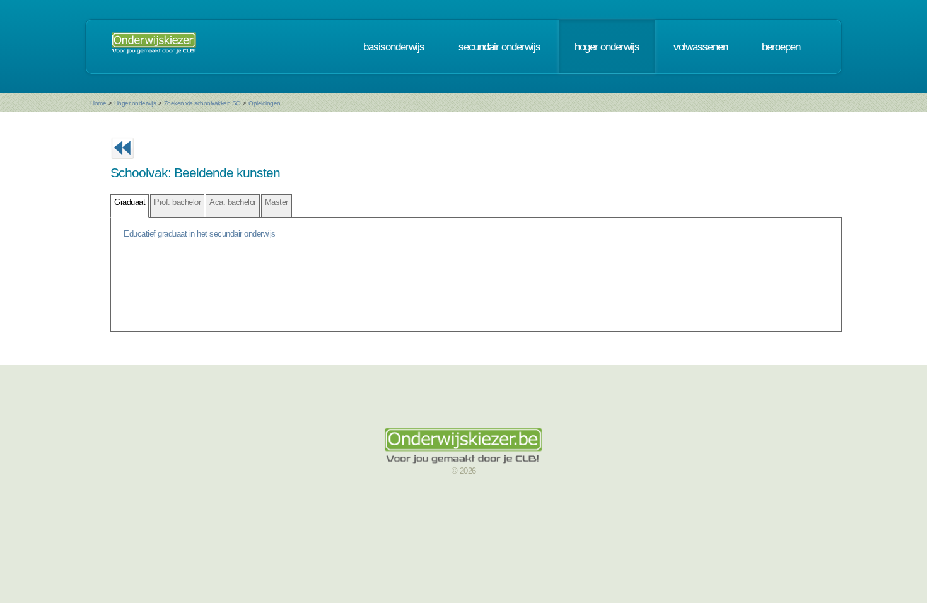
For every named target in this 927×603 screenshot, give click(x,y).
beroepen (781, 46)
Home (98, 103)
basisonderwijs (393, 46)
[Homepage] (154, 46)
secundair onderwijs (499, 46)
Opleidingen (264, 103)
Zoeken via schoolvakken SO (202, 103)
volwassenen (700, 46)
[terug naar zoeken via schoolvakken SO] (122, 162)
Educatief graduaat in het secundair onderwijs (200, 233)
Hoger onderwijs (135, 103)
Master (276, 202)
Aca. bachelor (232, 202)
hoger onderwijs (606, 46)
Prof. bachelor (177, 202)
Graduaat (129, 202)
